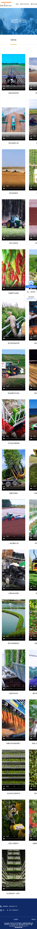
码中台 (34, 919)
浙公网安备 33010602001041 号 (18, 926)
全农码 (16, 919)
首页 (17, 4)
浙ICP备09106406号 (24, 924)
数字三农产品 (24, 4)
